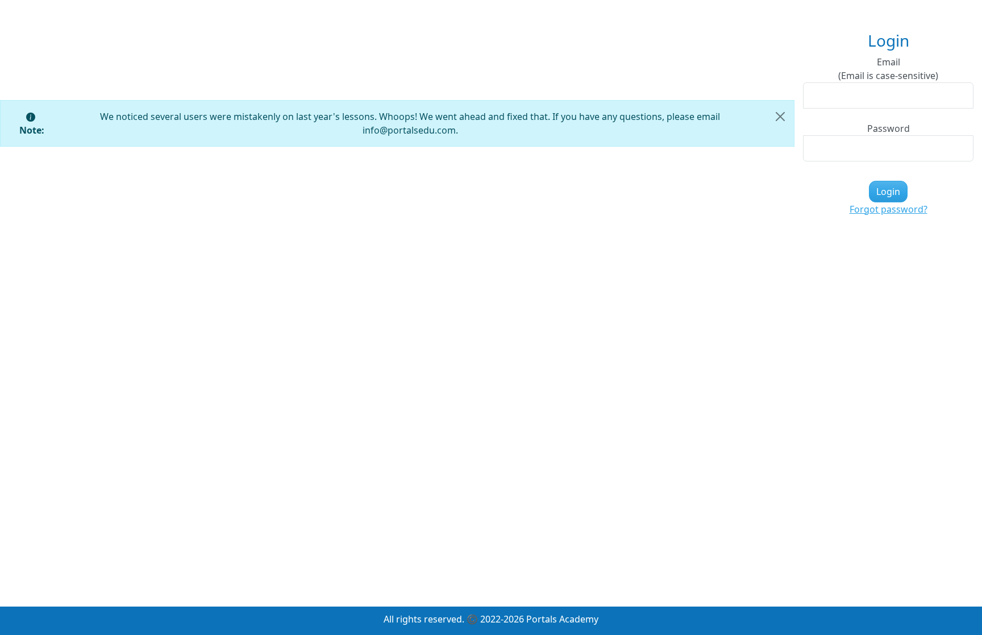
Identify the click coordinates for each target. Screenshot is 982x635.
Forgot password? (888, 209)
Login (888, 191)
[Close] (780, 116)
